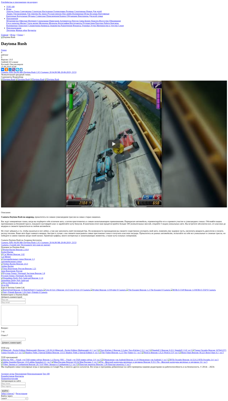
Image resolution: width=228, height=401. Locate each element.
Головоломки (59, 11)
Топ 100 (46, 374)
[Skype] (17, 69)
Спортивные (80, 11)
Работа (107, 23)
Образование (115, 21)
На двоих (43, 14)
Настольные (47, 11)
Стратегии (37, 11)
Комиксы (45, 25)
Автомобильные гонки (11, 261)
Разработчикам (8, 376)
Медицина (44, 23)
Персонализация (34, 374)
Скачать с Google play (10, 245)
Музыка (32, 16)
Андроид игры (7, 374)
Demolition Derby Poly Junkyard (15, 280)
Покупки (99, 23)
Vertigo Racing (7, 266)
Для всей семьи (96, 16)
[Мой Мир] (10, 69)
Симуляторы (26, 11)
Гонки (17, 11)
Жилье (23, 23)
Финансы (77, 25)
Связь (82, 21)
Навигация (54, 21)
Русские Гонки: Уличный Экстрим (16, 276)
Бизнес (88, 21)
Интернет (32, 21)
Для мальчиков (20, 14)
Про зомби (67, 14)
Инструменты (76, 23)
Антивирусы (66, 21)
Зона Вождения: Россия (11, 271)
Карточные (11, 16)
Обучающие (72, 16)
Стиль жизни (33, 23)
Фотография (64, 23)
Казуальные (22, 16)
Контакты (19, 376)
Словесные (41, 16)
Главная (4, 35)
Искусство (104, 21)
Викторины (83, 16)
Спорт (121, 25)
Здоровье (86, 25)
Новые (89, 11)
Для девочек (33, 14)
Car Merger (6, 257)
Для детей (97, 11)
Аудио (93, 25)
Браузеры (114, 23)
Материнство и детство (107, 25)
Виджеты (32, 30)
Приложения (21, 374)
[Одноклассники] (6, 69)
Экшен (9, 14)
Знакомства (55, 25)
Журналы (53, 23)
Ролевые (70, 11)
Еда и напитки (13, 23)
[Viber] (13, 69)
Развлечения (67, 25)
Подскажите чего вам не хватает (35, 245)
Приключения (53, 16)
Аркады (10, 11)
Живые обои (21, 30)
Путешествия (89, 23)
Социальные (43, 21)
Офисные (23, 21)
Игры (12, 35)
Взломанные (78, 14)
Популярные (103, 14)
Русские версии (55, 14)
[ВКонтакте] (2, 69)
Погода (75, 21)
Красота (95, 21)
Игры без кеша (91, 14)
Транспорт (23, 25)
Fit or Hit (5, 285)
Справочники (34, 25)
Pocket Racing (7, 252)
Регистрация (21, 393)
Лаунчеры (10, 30)
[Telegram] (21, 69)
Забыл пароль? (7, 393)
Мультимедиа (12, 21)
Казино (63, 16)
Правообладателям (9, 378)
